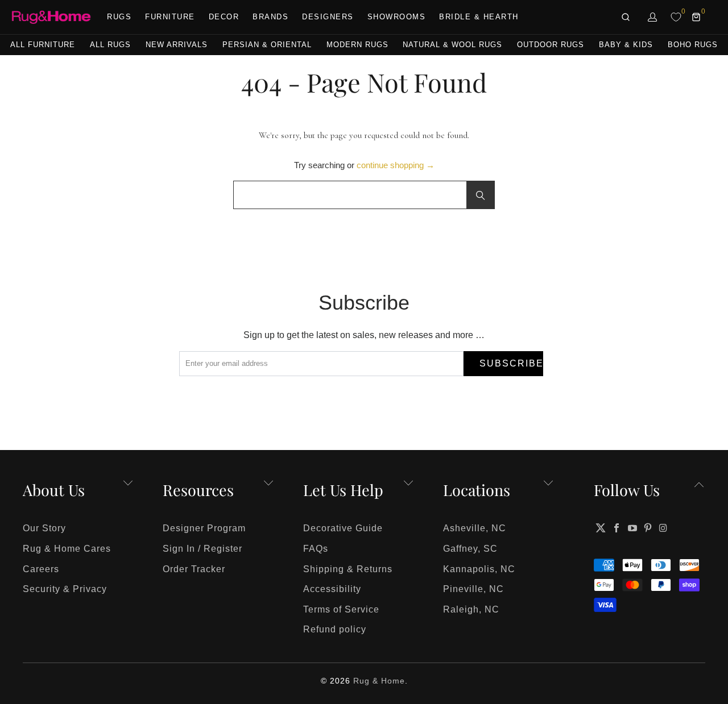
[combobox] (364, 195)
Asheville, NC (474, 528)
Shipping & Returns (347, 569)
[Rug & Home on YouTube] (632, 528)
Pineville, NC (473, 589)
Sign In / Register (202, 548)
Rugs (119, 17)
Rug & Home (379, 680)
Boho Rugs (693, 44)
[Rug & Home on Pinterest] (648, 528)
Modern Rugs (357, 44)
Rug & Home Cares (67, 548)
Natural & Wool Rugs (452, 44)
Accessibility (332, 589)
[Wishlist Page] (676, 17)
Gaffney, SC (470, 548)
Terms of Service (341, 609)
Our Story (44, 528)
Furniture (170, 17)
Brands (270, 17)
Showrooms (396, 17)
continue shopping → (396, 165)
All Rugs (110, 44)
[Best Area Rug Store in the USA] (51, 17)
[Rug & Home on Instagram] (663, 528)
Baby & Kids (626, 44)
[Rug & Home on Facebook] (617, 528)
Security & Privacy (65, 589)
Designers (328, 17)
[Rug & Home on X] (600, 528)
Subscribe (511, 363)
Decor (224, 17)
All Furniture (42, 44)
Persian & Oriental (267, 44)
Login (653, 17)
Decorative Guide (343, 528)
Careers (41, 569)
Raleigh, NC (471, 609)
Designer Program (204, 528)
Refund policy (334, 629)
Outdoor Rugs (550, 44)
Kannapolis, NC (479, 569)
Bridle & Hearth (479, 17)
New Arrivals (177, 44)
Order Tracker (194, 569)
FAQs (315, 548)
